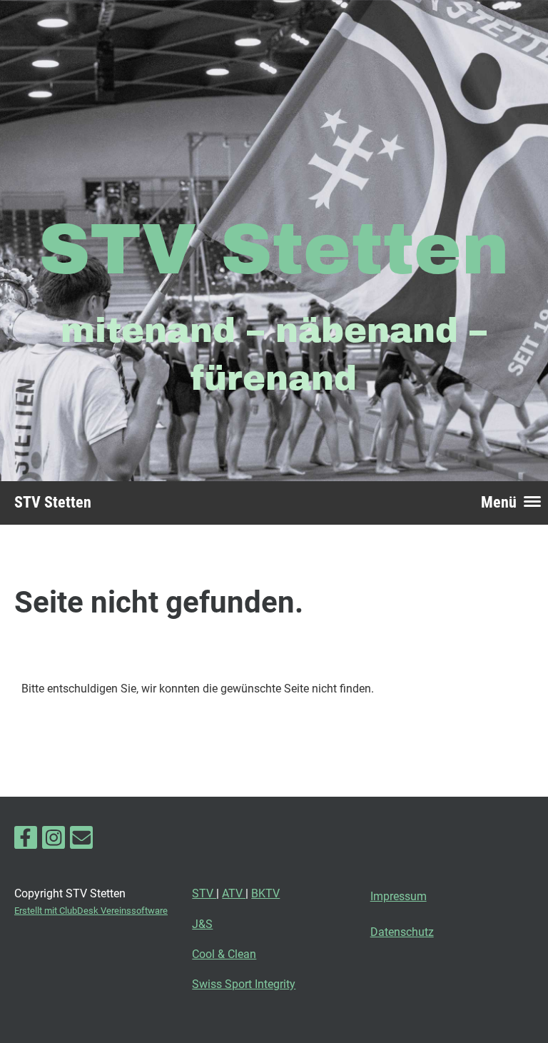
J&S (202, 924)
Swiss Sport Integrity (243, 984)
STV (204, 893)
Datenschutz (402, 932)
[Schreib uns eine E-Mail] (81, 841)
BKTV (265, 893)
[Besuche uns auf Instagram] (53, 841)
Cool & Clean (224, 954)
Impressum (398, 896)
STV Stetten (52, 502)
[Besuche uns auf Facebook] (25, 841)
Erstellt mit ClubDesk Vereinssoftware (91, 910)
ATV (233, 893)
